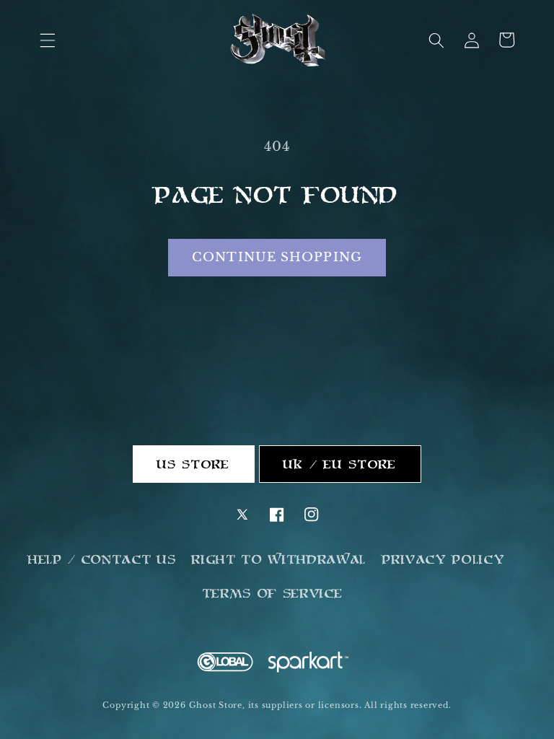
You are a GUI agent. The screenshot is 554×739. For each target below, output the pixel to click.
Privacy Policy (443, 559)
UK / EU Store (340, 464)
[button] (47, 39)
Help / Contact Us (102, 559)
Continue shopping (277, 257)
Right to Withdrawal (279, 559)
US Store (194, 464)
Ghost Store (215, 705)
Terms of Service (273, 593)
